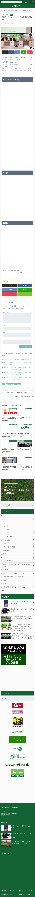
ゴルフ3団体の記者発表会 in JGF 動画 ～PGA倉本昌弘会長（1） (20, 368)
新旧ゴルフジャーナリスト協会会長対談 (20, 359)
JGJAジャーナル (6, 515)
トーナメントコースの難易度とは (22, 396)
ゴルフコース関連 (6, 536)
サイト (5, 339)
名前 (5, 325)
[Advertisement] (13, 677)
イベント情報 (5, 533)
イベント (4, 522)
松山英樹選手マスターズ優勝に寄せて (12, 576)
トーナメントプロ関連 (8, 547)
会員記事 (4, 554)
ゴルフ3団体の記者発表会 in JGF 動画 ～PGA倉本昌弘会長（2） (20, 373)
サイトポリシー (12, 891)
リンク (30, 891)
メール (6, 332)
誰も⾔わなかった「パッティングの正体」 (21, 610)
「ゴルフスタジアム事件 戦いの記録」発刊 (21, 602)
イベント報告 (5, 529)
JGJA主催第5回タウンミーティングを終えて (15, 392)
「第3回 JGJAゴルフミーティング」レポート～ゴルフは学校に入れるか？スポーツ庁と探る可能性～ (21, 637)
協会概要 (4, 891)
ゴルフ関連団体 (6, 540)
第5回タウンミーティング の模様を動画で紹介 (21, 363)
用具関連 (4, 583)
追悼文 (3, 590)
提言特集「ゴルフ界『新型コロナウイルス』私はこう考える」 (16, 565)
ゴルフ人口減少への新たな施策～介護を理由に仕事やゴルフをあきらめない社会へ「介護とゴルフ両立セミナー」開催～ (21, 627)
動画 (4, 353)
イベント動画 (5, 526)
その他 (3, 519)
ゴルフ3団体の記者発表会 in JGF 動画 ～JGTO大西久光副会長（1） (20, 378)
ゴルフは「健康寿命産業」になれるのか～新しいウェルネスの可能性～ (21, 618)
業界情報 (24, 353)
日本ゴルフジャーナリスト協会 (14, 894)
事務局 (11, 23)
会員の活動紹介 (6, 550)
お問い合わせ (26, 2)
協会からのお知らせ (14, 353)
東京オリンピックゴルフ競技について (12, 573)
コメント (6, 312)
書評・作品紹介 (6, 569)
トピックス (4, 543)
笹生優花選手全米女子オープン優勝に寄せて (14, 587)
